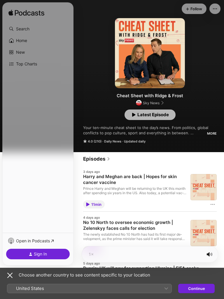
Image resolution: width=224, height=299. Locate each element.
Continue (196, 288)
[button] (37, 29)
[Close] (10, 275)
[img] (26, 13)
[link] (96, 159)
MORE (212, 133)
